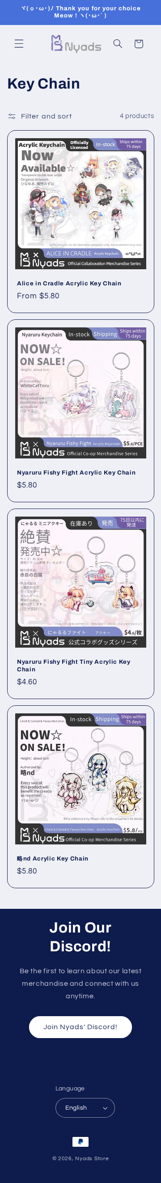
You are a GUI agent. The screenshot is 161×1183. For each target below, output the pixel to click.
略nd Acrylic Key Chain (53, 858)
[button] (18, 44)
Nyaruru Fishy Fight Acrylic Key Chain (76, 472)
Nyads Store (92, 1158)
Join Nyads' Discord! (80, 1026)
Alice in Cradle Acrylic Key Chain (69, 283)
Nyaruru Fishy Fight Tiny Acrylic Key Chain (74, 665)
